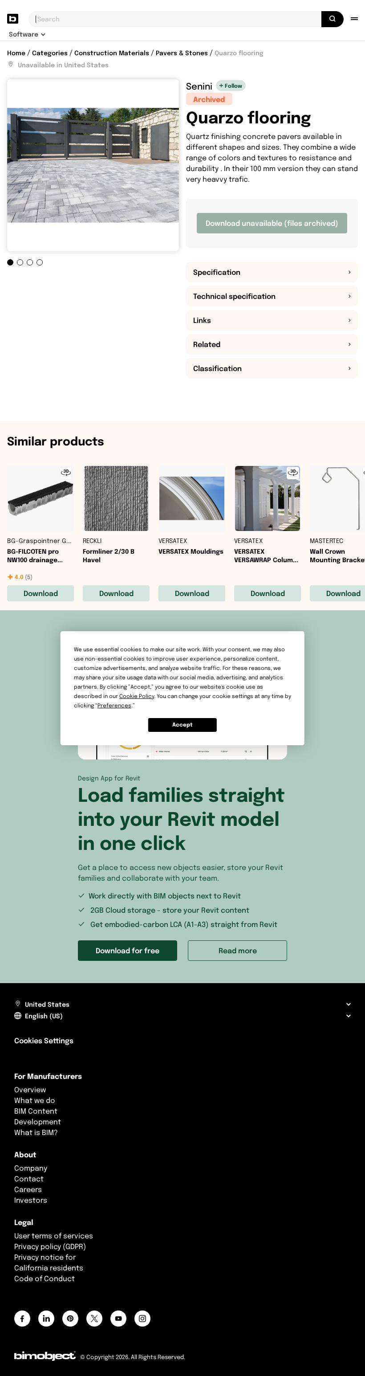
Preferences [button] (114, 705)
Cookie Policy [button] (136, 696)
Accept (182, 724)
